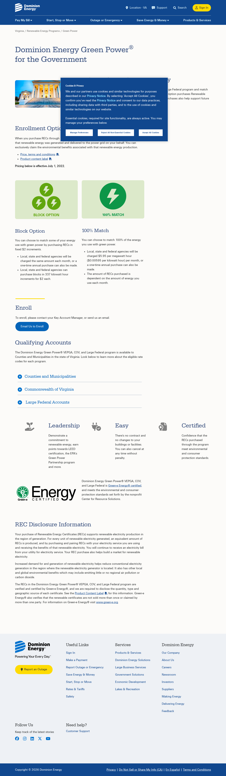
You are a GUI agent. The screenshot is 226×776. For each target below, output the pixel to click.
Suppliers (168, 689)
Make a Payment (76, 660)
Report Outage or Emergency (85, 667)
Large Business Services (130, 667)
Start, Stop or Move (59, 20)
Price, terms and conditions (37, 154)
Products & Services (197, 20)
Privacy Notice (96, 96)
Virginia (19, 30)
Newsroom (169, 674)
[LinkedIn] (32, 739)
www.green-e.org (107, 602)
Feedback (168, 711)
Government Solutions (129, 674)
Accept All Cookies (150, 133)
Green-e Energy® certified (124, 485)
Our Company (171, 653)
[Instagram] (24, 739)
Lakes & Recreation (127, 689)
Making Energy (171, 696)
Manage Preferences (79, 133)
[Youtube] (48, 739)
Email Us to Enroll (32, 326)
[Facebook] (17, 739)
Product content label (34, 159)
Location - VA (138, 7)
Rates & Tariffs (75, 689)
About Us (168, 660)
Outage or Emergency (105, 20)
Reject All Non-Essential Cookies (115, 133)
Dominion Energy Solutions (132, 660)
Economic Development (130, 682)
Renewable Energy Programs (43, 30)
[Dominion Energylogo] (27, 7)
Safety (70, 696)
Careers (166, 667)
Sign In (70, 653)
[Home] (33, 649)
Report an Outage (35, 669)
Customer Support (78, 731)
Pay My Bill (22, 20)
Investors (168, 682)
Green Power (70, 30)
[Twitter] (40, 739)
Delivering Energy (173, 704)
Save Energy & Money (151, 20)
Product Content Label (89, 593)
